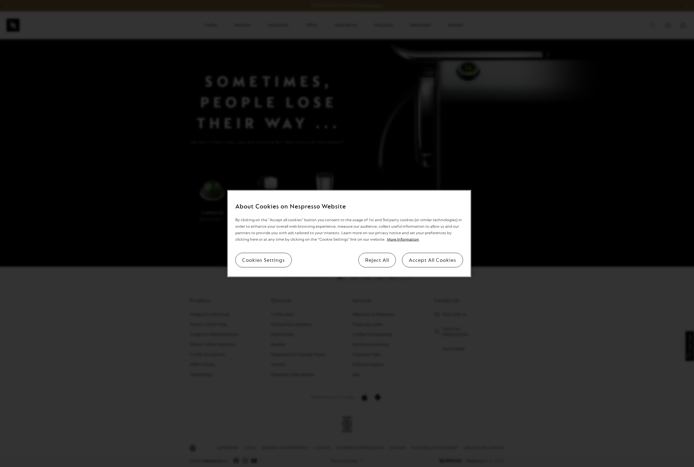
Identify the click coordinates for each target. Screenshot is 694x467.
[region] (349, 233)
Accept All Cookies (432, 260)
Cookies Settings (263, 260)
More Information (403, 239)
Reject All (377, 260)
